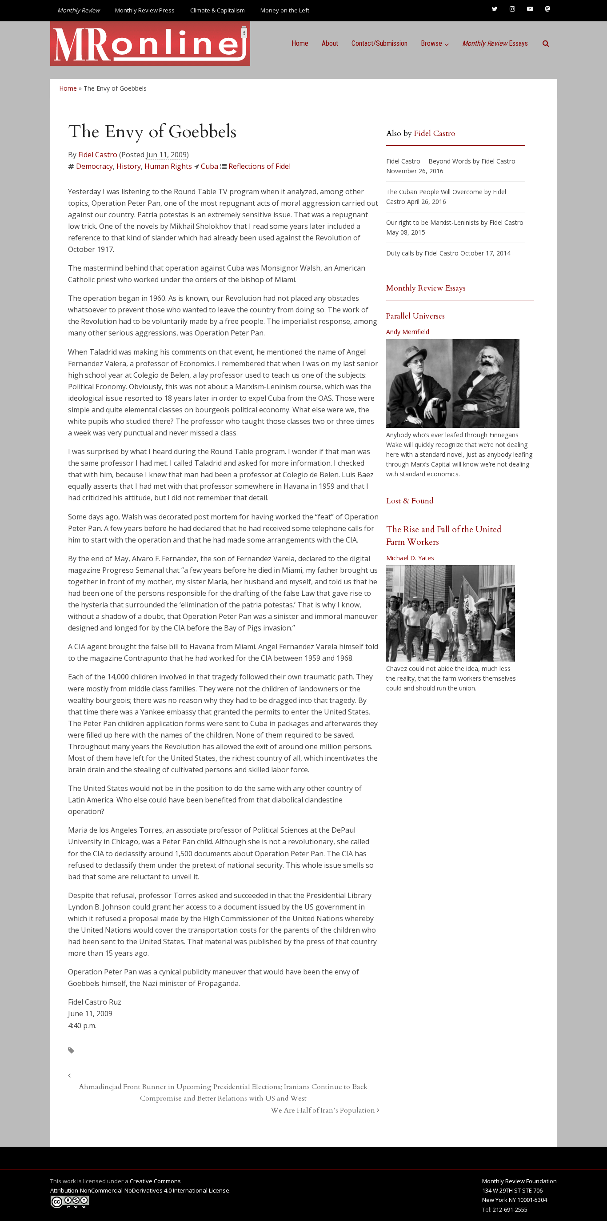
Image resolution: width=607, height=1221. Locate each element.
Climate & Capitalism (217, 10)
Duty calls (400, 253)
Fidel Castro (97, 155)
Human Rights (168, 166)
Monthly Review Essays (426, 288)
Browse (431, 43)
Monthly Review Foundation (519, 1181)
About (330, 43)
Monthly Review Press (145, 10)
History (128, 166)
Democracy (94, 166)
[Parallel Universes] (452, 383)
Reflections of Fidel (259, 166)
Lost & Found (410, 501)
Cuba (209, 166)
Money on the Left (284, 10)
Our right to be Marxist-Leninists (432, 222)
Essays (495, 43)
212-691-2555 (510, 1209)
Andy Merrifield (407, 331)
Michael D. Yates (410, 558)
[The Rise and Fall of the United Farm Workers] (450, 613)
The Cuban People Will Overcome (434, 192)
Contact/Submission (379, 43)
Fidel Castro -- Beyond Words (428, 161)
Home (300, 43)
